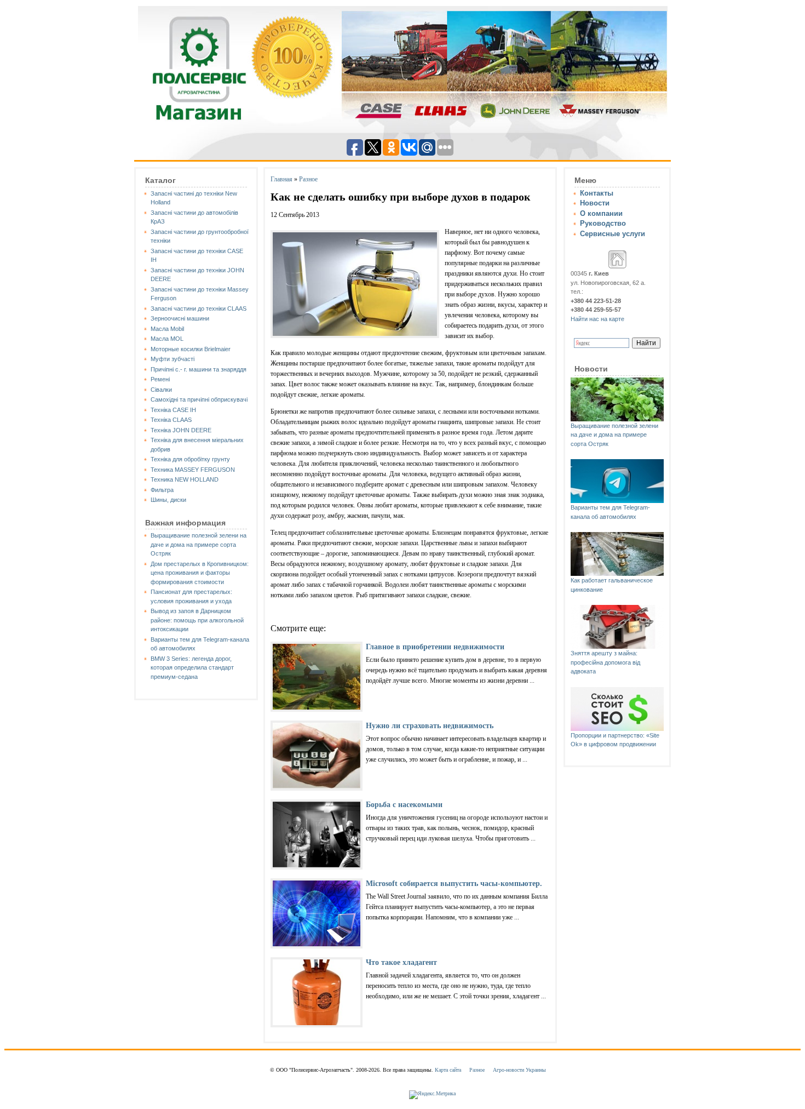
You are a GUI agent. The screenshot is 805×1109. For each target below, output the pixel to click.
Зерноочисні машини (180, 318)
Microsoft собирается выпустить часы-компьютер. (454, 883)
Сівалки (161, 389)
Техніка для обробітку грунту (190, 459)
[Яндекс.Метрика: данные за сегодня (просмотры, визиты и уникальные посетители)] (432, 1094)
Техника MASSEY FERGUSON (193, 469)
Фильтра (162, 490)
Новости (595, 203)
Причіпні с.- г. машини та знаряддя (198, 369)
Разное (308, 179)
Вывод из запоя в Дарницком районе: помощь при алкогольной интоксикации (197, 620)
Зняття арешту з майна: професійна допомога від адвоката (605, 662)
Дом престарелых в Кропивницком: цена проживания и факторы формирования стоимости (200, 573)
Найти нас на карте (597, 319)
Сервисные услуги (612, 234)
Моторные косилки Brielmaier (191, 349)
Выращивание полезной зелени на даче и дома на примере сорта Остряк (198, 544)
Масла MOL (167, 338)
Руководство (603, 223)
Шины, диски (168, 499)
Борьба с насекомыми (404, 805)
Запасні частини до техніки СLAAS (198, 308)
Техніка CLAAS (171, 419)
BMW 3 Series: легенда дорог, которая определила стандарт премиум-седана (192, 667)
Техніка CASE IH (173, 410)
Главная (281, 179)
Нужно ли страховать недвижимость (429, 726)
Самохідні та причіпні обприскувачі (199, 399)
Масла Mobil (167, 328)
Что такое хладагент (401, 962)
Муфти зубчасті (172, 359)
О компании (601, 213)
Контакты (596, 193)
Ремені (160, 379)
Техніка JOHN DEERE (181, 430)
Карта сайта (448, 1070)
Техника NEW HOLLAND (185, 479)
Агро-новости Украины (519, 1070)
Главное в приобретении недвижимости (435, 647)
